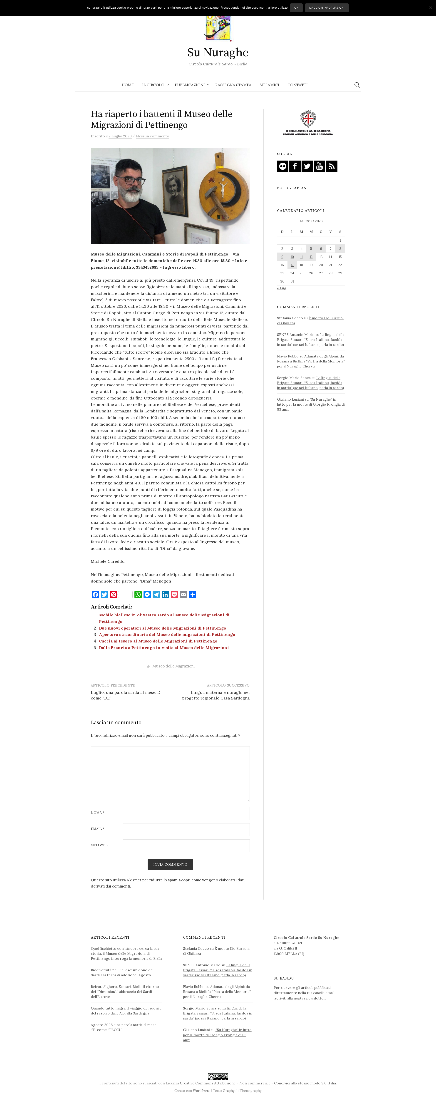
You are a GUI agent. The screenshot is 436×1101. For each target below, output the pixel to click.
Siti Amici (269, 84)
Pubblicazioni (190, 84)
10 (292, 257)
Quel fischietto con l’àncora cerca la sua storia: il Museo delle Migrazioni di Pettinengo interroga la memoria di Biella (126, 953)
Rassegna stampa (233, 84)
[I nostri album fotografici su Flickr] (282, 166)
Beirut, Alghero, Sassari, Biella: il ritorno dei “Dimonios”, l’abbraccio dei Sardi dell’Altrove (125, 991)
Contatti (297, 84)
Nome (97, 813)
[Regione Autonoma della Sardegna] (308, 123)
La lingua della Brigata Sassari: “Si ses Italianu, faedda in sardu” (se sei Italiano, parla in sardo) (310, 339)
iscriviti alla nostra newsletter (299, 998)
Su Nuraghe (218, 52)
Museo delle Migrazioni (173, 666)
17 (292, 265)
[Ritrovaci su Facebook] (295, 166)
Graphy (229, 1091)
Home (128, 84)
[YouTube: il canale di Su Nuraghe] (319, 166)
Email (97, 829)
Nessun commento (152, 136)
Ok (296, 7)
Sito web (99, 845)
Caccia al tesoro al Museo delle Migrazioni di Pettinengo (158, 641)
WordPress (201, 1091)
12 (311, 257)
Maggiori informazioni (326, 7)
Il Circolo (153, 84)
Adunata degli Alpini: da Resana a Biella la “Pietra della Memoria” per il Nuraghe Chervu (311, 361)
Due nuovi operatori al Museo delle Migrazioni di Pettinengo (162, 628)
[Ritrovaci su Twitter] (307, 166)
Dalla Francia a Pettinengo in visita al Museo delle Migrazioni (164, 647)
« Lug (281, 288)
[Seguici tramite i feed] (331, 166)
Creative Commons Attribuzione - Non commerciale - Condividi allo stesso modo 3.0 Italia (258, 1083)
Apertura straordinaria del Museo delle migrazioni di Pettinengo (167, 634)
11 (301, 257)
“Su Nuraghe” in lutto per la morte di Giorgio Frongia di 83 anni (311, 404)
